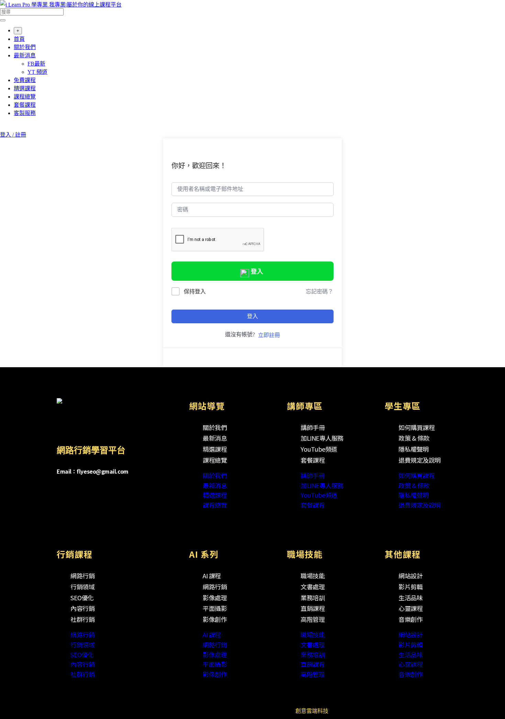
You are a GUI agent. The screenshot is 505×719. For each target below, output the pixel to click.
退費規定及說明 (420, 459)
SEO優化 (82, 597)
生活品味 (411, 597)
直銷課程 (313, 608)
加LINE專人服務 (322, 437)
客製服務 (25, 113)
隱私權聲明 (414, 448)
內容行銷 (82, 608)
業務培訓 (313, 597)
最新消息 (25, 55)
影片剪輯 (411, 586)
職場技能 (313, 575)
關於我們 (25, 47)
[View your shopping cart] (3, 127)
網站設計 (411, 575)
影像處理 (215, 597)
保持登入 (195, 291)
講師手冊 (313, 427)
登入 (257, 271)
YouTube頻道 (319, 448)
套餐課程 (25, 105)
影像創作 (215, 619)
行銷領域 (82, 586)
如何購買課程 (417, 427)
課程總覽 (25, 97)
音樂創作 (411, 619)
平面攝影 (215, 608)
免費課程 (25, 80)
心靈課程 (411, 608)
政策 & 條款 (414, 437)
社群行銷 (82, 619)
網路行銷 (82, 575)
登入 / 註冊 (13, 135)
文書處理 (313, 586)
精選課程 (25, 88)
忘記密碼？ (319, 291)
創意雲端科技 (311, 711)
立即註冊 (269, 335)
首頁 (19, 39)
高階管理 (313, 619)
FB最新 (36, 64)
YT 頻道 (37, 72)
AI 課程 (212, 575)
